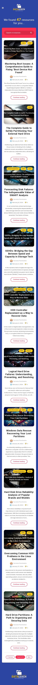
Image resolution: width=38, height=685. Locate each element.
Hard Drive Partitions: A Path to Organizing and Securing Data (19, 618)
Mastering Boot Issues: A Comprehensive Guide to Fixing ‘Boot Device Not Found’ (19, 68)
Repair (29, 351)
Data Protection (13, 169)
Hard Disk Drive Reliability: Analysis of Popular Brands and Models (19, 495)
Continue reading (19, 97)
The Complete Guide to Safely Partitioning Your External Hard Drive (19, 131)
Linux (29, 533)
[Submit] (31, 32)
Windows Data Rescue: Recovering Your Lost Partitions (19, 433)
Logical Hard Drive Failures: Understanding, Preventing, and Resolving (19, 374)
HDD (23, 43)
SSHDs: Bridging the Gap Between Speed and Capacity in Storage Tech (19, 253)
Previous (10, 657)
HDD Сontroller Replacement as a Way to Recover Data (19, 313)
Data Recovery (20, 289)
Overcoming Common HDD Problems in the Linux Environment (19, 556)
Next (29, 657)
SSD (30, 43)
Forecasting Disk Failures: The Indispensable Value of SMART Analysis (19, 192)
